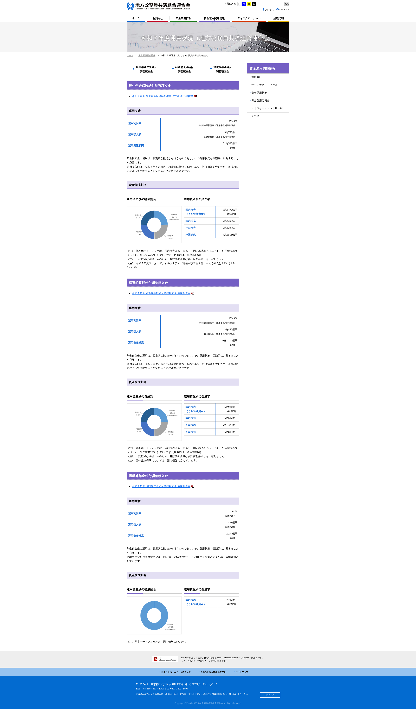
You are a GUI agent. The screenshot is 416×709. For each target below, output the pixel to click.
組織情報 (278, 18)
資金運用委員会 (260, 100)
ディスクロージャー (249, 18)
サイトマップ (242, 672)
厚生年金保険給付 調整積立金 (146, 69)
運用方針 (256, 77)
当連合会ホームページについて (176, 672)
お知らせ (158, 18)
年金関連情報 (183, 18)
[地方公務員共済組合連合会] (160, 9)
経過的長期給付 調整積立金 (184, 69)
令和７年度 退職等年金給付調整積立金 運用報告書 (161, 486)
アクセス (269, 9)
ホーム (136, 18)
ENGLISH (284, 9)
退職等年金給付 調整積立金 (223, 69)
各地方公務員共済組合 (213, 694)
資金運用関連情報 (214, 18)
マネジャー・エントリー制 (267, 108)
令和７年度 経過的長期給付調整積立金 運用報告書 (161, 293)
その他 (255, 116)
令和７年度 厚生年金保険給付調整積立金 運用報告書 (162, 96)
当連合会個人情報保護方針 (213, 672)
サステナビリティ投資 (264, 85)
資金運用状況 (259, 92)
